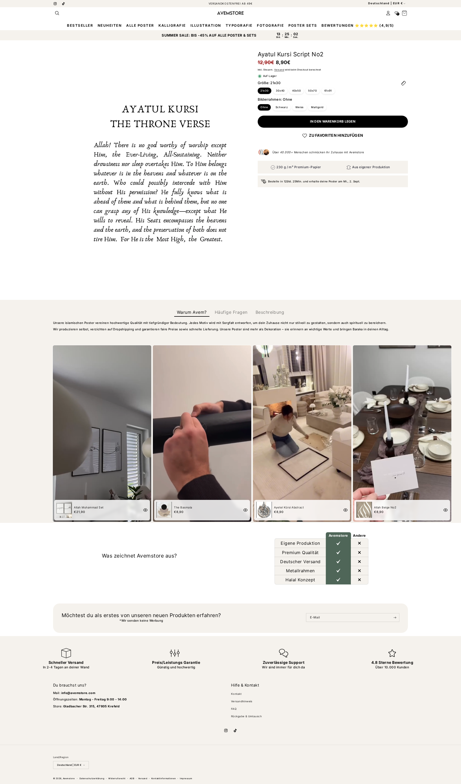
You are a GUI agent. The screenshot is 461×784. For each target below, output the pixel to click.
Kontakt (236, 693)
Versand (279, 70)
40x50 (296, 90)
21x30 (264, 90)
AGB (132, 778)
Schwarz (282, 107)
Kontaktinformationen (163, 778)
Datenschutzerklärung (92, 778)
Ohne (264, 107)
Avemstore (69, 778)
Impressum (186, 778)
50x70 (312, 90)
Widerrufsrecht (117, 778)
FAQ (234, 708)
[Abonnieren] (395, 617)
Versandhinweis (241, 701)
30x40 (280, 90)
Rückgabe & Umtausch (246, 716)
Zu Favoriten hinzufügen (336, 135)
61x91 (328, 90)
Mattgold (317, 107)
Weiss (299, 107)
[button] (57, 13)
